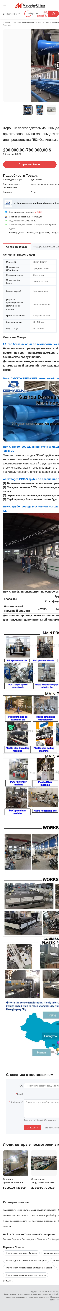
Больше (7, 1280)
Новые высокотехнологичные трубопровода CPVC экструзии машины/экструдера (17, 1220)
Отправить (33, 1127)
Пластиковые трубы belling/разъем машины (44, 1215)
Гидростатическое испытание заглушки (17, 1209)
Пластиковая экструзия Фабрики (21, 1252)
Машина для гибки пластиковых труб (44, 1209)
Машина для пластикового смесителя (17, 1215)
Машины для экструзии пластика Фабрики (26, 1260)
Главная (6, 22)
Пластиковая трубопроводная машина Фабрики (28, 1267)
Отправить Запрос (30, 164)
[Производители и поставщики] (29, 5)
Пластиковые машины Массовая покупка (25, 1275)
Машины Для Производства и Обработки (31, 22)
